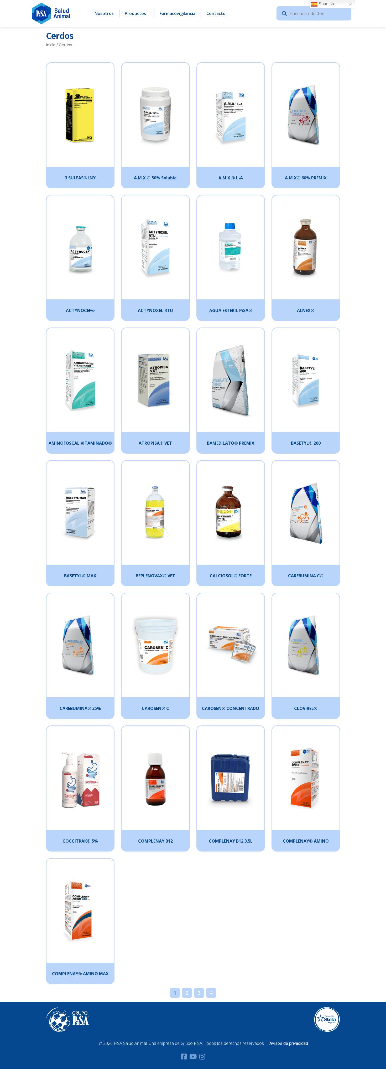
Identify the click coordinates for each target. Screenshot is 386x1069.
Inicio (50, 45)
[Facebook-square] (184, 1056)
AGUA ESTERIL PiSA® (230, 310)
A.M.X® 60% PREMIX (306, 178)
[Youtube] (193, 1056)
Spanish (325, 4)
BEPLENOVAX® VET (155, 576)
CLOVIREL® (305, 708)
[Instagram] (202, 1056)
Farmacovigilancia (177, 13)
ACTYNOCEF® (80, 310)
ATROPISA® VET (155, 443)
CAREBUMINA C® (306, 576)
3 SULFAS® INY (80, 178)
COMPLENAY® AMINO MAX (80, 974)
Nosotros (104, 13)
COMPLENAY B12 (155, 841)
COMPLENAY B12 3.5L (231, 841)
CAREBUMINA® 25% (80, 708)
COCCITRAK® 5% (80, 841)
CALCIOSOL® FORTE (231, 576)
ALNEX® (305, 310)
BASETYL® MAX (80, 576)
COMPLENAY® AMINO (306, 841)
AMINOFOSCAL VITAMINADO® (80, 443)
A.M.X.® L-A (230, 178)
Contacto (216, 13)
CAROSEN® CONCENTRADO (230, 708)
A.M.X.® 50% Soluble (155, 178)
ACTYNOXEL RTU (155, 310)
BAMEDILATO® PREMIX (230, 443)
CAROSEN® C (155, 708)
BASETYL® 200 (306, 443)
